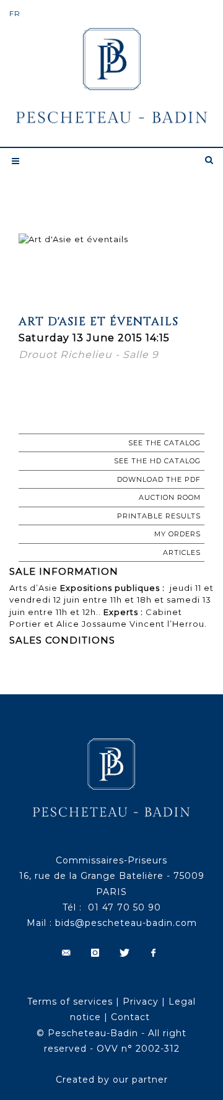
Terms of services (70, 1001)
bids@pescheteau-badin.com (126, 922)
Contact (130, 1017)
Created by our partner (112, 1079)
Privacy (141, 1001)
